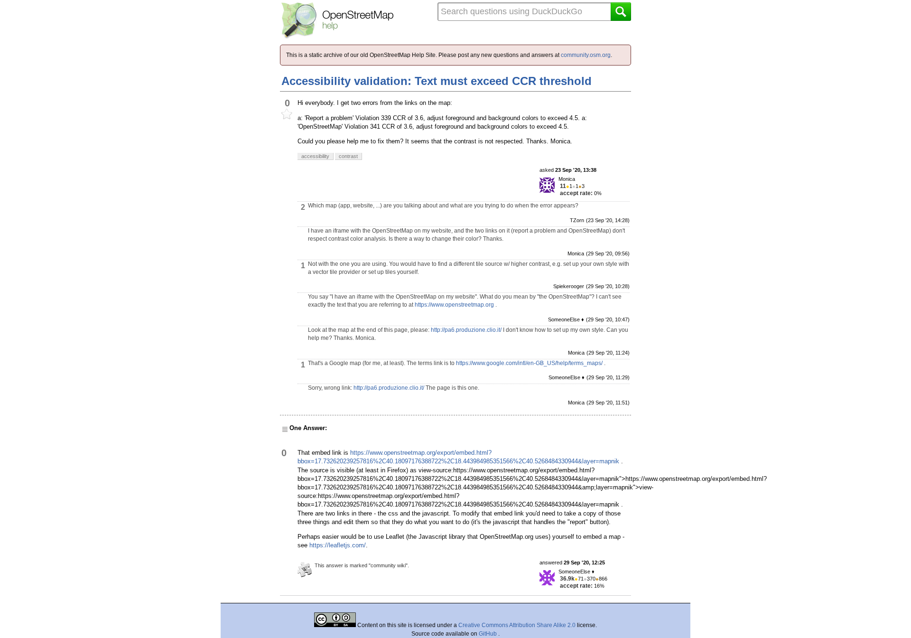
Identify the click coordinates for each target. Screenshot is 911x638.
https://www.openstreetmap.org (454, 304)
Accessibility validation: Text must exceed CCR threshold (436, 81)
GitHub (488, 633)
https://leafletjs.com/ (337, 545)
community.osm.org (586, 55)
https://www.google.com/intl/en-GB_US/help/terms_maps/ (529, 363)
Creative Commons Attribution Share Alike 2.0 (517, 625)
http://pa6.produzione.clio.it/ (466, 330)
